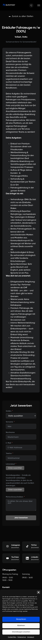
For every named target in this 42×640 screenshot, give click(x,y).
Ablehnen (21, 625)
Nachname (10, 432)
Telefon (9, 453)
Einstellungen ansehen (21, 632)
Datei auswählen (15, 468)
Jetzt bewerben (21, 518)
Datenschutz (22, 637)
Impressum (30, 637)
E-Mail (8, 443)
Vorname (9, 422)
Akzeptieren (21, 619)
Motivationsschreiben (14, 497)
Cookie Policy (12, 637)
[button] (38, 592)
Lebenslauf (10, 464)
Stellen (8, 411)
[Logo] (9, 5)
